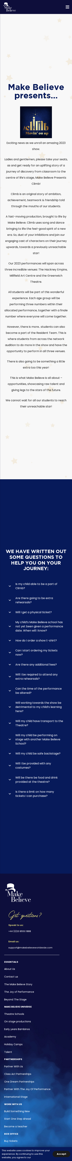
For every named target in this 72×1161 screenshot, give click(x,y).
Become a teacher (15, 1126)
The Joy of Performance (19, 992)
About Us (9, 969)
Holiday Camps (13, 1044)
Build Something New (17, 1111)
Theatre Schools (14, 1014)
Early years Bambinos (17, 1029)
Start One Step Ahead (17, 1119)
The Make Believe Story (18, 984)
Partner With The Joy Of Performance (27, 1089)
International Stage (16, 1097)
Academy (10, 1036)
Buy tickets (10, 1141)
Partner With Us (13, 1066)
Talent (8, 1052)
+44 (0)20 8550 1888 (19, 931)
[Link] (9, 7)
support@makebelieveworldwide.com (30, 947)
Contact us (11, 976)
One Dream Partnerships (19, 1081)
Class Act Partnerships (17, 1074)
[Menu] (67, 7)
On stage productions (17, 1021)
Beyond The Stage (15, 999)
